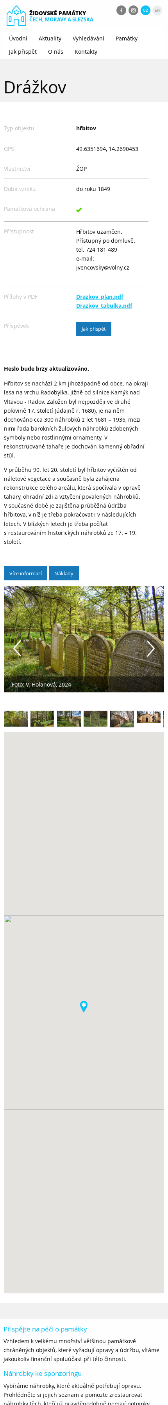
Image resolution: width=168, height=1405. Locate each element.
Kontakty (86, 51)
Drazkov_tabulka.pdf (104, 306)
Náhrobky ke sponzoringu (43, 1373)
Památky (127, 38)
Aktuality (50, 38)
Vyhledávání (88, 38)
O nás (55, 51)
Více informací (25, 573)
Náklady (63, 573)
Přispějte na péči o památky (45, 1328)
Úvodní (18, 38)
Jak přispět (23, 51)
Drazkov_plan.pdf (99, 297)
